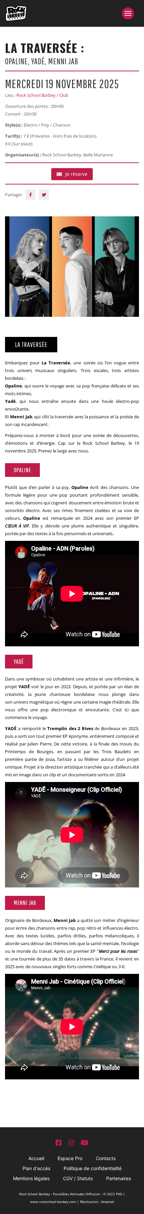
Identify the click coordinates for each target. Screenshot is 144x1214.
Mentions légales (31, 1178)
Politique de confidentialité (93, 1168)
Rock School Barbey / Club (42, 95)
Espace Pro (70, 1158)
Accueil (36, 1158)
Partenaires (118, 1178)
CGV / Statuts (78, 1178)
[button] (130, 13)
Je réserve (76, 174)
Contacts (106, 1158)
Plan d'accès (36, 1168)
